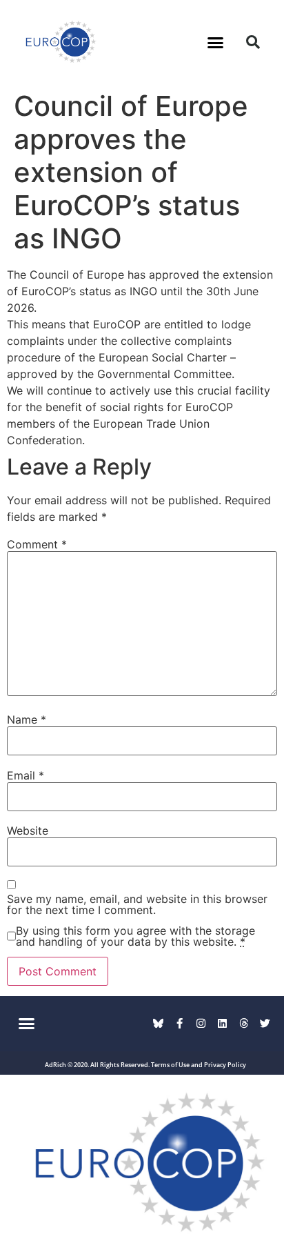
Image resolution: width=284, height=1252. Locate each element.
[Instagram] (201, 1023)
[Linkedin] (222, 1023)
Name (26, 719)
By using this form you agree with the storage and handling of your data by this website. (135, 936)
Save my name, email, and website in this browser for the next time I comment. (137, 904)
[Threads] (244, 1023)
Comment (37, 544)
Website (27, 830)
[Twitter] (265, 1023)
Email (25, 775)
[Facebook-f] (179, 1023)
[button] (216, 42)
